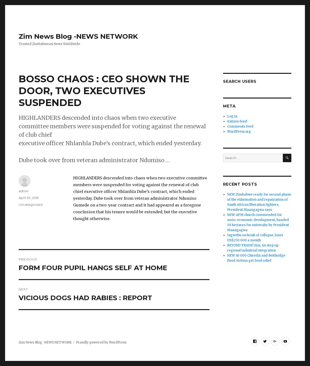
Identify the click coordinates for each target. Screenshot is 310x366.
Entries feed (237, 121)
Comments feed (240, 126)
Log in (232, 116)
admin (24, 191)
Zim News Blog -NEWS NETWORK (78, 36)
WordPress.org (239, 132)
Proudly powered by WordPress (101, 342)
